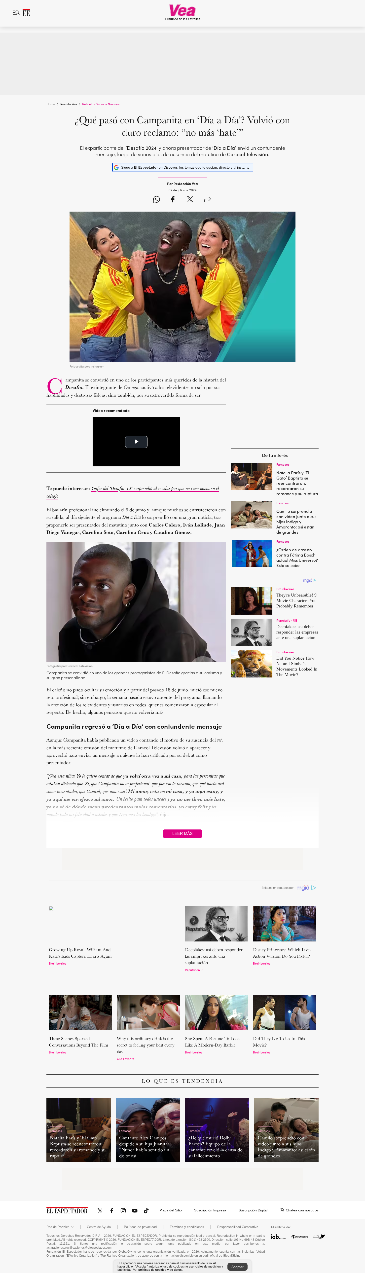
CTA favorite (125, 1039)
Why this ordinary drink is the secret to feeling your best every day (145, 1025)
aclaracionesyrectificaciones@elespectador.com (78, 1228)
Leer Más (182, 833)
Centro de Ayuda (99, 1207)
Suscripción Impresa (210, 1191)
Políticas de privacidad (140, 1207)
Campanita (74, 379)
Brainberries (57, 963)
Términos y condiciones (187, 1207)
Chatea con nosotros (302, 1191)
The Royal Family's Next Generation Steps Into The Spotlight (141, 956)
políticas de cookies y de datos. (160, 1270)
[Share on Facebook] (172, 200)
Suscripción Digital (253, 1191)
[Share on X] (190, 200)
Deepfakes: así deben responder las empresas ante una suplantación (214, 956)
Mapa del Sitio (170, 1191)
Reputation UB (195, 970)
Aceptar (237, 1267)
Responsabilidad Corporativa (237, 1207)
